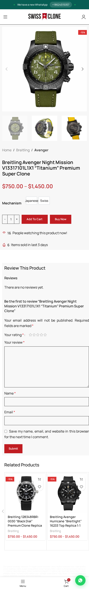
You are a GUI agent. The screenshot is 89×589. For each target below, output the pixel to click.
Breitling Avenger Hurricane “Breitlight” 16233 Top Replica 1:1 (66, 521)
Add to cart (35, 219)
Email (9, 412)
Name (10, 393)
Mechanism (11, 203)
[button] (6, 69)
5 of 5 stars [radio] (45, 334)
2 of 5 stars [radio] (34, 334)
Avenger (41, 150)
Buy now (60, 219)
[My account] (83, 17)
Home (6, 150)
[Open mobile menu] (5, 17)
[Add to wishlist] (39, 487)
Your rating (14, 334)
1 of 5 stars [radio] (30, 334)
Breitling (23, 150)
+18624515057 (60, 4)
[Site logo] (44, 16)
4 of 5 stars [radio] (41, 334)
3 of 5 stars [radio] (38, 334)
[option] (31, 200)
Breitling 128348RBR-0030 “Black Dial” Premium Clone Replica (25, 521)
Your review (14, 342)
